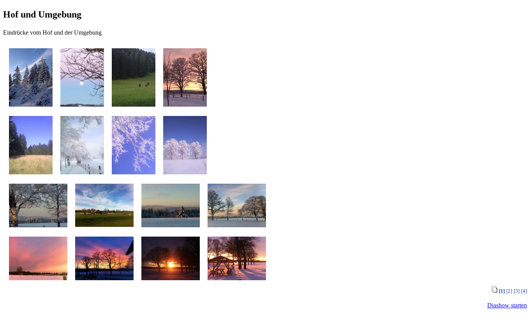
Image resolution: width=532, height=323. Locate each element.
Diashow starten (507, 305)
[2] (509, 291)
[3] (517, 291)
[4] (524, 291)
